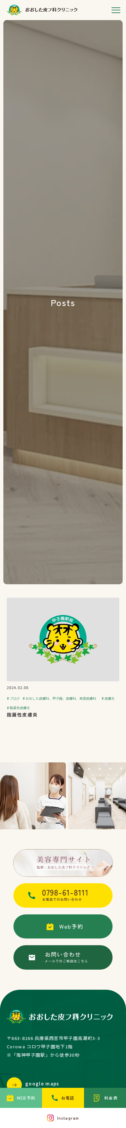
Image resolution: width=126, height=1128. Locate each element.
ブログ (15, 698)
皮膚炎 (109, 698)
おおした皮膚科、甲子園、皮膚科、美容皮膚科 (61, 698)
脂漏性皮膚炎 (20, 707)
